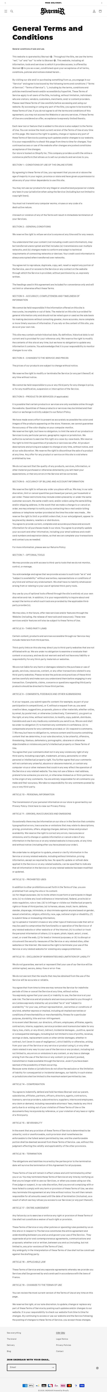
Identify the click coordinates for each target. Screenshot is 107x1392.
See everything (14, 1333)
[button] (6, 11)
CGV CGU (60, 1333)
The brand (11, 1339)
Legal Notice (62, 1339)
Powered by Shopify (61, 1391)
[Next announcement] (102, 3)
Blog (9, 1351)
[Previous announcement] (5, 3)
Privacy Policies (63, 1345)
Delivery (11, 1345)
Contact (59, 1351)
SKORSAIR (49, 1391)
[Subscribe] (53, 1367)
